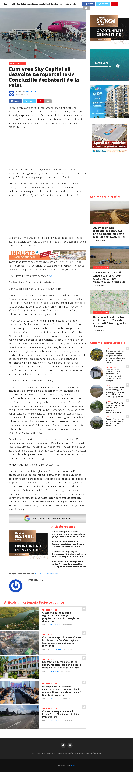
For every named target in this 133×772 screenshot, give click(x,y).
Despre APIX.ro (38, 753)
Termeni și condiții (65, 753)
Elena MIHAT (54, 671)
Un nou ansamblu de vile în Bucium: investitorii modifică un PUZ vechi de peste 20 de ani (67, 544)
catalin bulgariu (47, 574)
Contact (51, 753)
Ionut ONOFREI (31, 92)
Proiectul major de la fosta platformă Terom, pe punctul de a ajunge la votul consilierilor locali (68, 534)
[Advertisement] (47, 149)
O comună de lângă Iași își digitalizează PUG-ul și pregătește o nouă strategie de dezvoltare (68, 554)
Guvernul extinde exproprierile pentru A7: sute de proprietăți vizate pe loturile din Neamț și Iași (68, 564)
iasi (56, 574)
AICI (51, 275)
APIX (73, 765)
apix (37, 574)
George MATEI (100, 241)
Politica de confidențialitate (88, 753)
